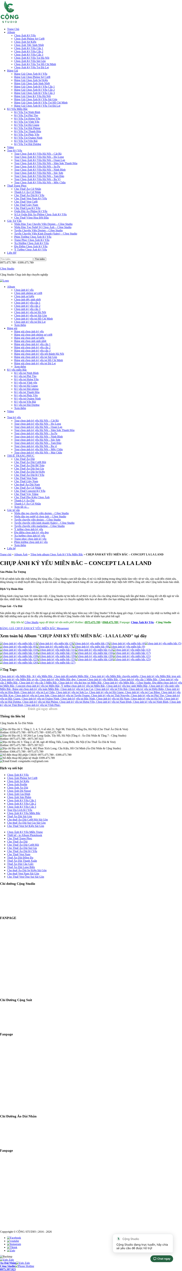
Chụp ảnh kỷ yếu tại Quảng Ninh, (41, 698)
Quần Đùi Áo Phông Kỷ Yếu (30, 211)
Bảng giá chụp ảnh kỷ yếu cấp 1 (32, 344)
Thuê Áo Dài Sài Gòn (19, 816)
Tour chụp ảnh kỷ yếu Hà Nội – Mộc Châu (38, 449)
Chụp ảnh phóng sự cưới (28, 293)
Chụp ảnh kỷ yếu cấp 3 (27, 309)
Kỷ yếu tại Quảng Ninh (27, 398)
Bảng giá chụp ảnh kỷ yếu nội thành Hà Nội (39, 353)
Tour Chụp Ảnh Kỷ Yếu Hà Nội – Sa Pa (37, 166)
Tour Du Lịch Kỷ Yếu (19, 809)
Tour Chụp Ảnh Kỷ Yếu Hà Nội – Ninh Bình (40, 169)
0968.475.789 (110, 622)
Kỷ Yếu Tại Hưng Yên (27, 118)
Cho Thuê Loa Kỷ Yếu (27, 208)
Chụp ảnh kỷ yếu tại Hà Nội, (147, 698)
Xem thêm (20, 325)
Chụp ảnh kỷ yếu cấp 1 (27, 302)
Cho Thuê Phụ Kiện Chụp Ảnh (32, 497)
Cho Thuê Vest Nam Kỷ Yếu (30, 198)
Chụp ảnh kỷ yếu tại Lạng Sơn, (33, 695)
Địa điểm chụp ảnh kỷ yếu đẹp (31, 532)
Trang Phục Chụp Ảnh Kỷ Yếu (31, 239)
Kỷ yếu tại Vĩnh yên (25, 382)
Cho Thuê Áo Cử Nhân (27, 188)
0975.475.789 (92, 622)
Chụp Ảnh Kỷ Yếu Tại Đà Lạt (31, 67)
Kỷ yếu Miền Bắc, (43, 676)
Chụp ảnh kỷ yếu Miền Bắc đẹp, (58, 679)
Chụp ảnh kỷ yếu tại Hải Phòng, (40, 701)
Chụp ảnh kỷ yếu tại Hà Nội (30, 312)
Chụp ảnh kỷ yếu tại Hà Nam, (113, 698)
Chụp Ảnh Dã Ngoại (19, 790)
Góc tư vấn (13, 510)
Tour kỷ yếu (14, 417)
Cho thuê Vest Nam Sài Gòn (23, 873)
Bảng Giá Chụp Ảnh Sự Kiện (31, 80)
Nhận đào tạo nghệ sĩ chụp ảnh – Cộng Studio (40, 516)
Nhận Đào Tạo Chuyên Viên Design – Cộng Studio (43, 224)
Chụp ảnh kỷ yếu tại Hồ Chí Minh (33, 318)
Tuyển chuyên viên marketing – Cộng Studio (39, 526)
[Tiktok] (12, 1247)
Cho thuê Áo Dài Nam (27, 484)
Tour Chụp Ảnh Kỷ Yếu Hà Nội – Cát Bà (37, 153)
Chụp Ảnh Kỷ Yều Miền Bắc (23, 813)
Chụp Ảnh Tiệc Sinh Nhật (29, 45)
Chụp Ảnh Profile (17, 784)
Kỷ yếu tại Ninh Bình (26, 372)
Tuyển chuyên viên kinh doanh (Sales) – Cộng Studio (44, 522)
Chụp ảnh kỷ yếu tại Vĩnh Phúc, (43, 705)
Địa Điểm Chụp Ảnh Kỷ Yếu (30, 246)
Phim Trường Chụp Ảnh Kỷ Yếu (32, 236)
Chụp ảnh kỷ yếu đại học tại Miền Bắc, (80, 682)
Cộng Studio (7, 268)
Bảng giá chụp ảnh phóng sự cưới (33, 334)
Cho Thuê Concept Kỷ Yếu (29, 490)
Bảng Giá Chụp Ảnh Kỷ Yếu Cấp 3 (34, 92)
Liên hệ (11, 548)
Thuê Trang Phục (17, 185)
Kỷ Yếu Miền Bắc (17, 108)
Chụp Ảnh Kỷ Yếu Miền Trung (25, 831)
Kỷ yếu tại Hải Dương (26, 404)
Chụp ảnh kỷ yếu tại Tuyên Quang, (71, 695)
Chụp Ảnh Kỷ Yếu (25, 35)
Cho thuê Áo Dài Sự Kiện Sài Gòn (27, 870)
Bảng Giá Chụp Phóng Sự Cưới (32, 76)
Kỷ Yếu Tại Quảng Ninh (28, 137)
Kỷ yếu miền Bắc (17, 369)
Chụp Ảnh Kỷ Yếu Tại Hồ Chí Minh (35, 64)
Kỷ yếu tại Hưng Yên (26, 379)
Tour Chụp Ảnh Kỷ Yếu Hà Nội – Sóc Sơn (38, 172)
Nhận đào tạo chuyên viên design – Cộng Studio (41, 513)
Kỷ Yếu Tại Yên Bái (26, 140)
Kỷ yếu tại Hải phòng (26, 388)
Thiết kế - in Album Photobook (24, 835)
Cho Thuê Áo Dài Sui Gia (29, 468)
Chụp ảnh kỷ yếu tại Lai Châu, (38, 692)
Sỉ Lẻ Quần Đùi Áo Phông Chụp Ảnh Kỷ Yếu (40, 214)
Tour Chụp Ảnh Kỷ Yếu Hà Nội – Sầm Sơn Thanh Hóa (45, 163)
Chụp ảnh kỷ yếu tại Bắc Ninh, (78, 698)
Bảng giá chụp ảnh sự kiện (29, 337)
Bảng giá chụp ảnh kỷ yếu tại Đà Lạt (35, 363)
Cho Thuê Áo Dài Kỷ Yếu (29, 195)
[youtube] (13, 1240)
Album (11, 32)
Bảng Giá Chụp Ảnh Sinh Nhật (32, 83)
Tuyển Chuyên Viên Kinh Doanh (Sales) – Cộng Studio (45, 233)
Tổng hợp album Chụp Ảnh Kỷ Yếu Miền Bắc (56, 554)
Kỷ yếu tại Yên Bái (25, 401)
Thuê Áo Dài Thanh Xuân (22, 860)
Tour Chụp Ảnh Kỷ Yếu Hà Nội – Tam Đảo (39, 176)
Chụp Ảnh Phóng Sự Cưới (29, 38)
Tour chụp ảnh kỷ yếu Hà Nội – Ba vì (35, 446)
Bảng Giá (12, 70)
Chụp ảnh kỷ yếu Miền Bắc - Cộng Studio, (127, 682)
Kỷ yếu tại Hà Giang (26, 385)
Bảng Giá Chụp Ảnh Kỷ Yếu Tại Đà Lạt (37, 105)
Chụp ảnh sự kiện (24, 296)
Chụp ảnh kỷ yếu (24, 289)
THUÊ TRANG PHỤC (20, 455)
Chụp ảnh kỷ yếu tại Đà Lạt (30, 321)
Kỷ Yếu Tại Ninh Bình (27, 112)
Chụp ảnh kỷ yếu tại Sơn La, (72, 692)
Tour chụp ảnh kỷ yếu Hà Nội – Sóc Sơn (37, 439)
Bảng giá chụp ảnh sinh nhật (30, 341)
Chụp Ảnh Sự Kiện (25, 41)
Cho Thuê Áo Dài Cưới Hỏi (30, 462)
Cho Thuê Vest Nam (25, 478)
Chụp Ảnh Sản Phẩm (19, 797)
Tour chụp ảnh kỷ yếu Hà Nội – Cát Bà (36, 420)
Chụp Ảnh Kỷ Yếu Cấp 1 (28, 48)
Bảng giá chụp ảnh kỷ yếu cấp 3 (32, 350)
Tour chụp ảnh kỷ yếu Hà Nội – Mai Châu (38, 452)
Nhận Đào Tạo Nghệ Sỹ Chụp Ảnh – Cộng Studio (42, 227)
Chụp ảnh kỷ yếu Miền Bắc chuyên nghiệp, (115, 676)
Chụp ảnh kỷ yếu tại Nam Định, (114, 701)
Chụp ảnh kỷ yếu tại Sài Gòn (30, 315)
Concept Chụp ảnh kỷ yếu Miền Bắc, (98, 679)
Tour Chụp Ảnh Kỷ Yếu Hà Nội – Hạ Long (39, 156)
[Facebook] (14, 1237)
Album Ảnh (21, 554)
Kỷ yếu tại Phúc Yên (26, 395)
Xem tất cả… (21, 506)
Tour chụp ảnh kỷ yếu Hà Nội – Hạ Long (37, 423)
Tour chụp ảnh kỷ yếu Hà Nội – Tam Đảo (37, 442)
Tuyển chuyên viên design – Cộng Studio (37, 519)
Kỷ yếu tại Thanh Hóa (26, 392)
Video (10, 147)
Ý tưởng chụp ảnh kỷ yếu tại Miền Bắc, (83, 685)
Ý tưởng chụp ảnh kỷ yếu (28, 529)
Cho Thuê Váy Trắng (26, 494)
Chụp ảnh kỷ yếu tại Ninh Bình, (151, 701)
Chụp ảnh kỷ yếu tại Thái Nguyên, (111, 695)
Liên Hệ (11, 252)
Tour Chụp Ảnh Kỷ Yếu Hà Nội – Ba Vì (37, 179)
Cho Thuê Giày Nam (26, 204)
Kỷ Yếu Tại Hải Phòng (27, 128)
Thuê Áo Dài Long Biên (21, 867)
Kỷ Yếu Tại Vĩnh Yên (26, 121)
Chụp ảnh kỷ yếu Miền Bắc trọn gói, (160, 676)
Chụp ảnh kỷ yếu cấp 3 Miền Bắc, (38, 682)
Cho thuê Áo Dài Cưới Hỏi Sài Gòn (27, 819)
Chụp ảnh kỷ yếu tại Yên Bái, (112, 689)
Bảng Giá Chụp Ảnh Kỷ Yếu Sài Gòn (35, 99)
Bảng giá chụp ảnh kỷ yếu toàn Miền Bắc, (36, 689)
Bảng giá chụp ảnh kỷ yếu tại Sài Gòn (35, 357)
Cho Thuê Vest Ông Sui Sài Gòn (25, 876)
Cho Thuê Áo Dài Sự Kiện (29, 471)
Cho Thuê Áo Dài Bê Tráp (29, 465)
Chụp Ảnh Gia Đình (18, 793)
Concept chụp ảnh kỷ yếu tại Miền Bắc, (38, 685)
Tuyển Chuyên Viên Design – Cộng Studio (38, 230)
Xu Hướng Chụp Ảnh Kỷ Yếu (31, 243)
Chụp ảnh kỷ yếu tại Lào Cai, (78, 689)
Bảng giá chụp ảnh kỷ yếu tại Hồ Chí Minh (38, 360)
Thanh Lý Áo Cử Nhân (27, 192)
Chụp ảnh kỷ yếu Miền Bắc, (16, 676)
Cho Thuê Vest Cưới (26, 201)
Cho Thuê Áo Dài (24, 458)
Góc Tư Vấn (14, 220)
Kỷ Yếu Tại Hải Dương (27, 144)
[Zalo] (11, 1250)
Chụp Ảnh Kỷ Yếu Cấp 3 (28, 54)
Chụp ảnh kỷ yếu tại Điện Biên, (147, 689)
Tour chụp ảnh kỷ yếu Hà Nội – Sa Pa (35, 433)
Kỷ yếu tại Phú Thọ (25, 376)
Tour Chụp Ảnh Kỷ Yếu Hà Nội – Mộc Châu (40, 182)
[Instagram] (14, 1244)
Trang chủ (5, 554)
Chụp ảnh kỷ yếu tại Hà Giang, (107, 692)
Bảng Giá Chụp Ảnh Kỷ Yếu (30, 73)
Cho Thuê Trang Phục (19, 838)
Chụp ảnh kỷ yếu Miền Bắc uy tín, (20, 679)
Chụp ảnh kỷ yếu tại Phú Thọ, (148, 695)
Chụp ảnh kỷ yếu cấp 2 (27, 305)
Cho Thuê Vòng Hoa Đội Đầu (31, 217)
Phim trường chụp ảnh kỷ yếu (31, 542)
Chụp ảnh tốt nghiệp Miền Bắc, (72, 676)
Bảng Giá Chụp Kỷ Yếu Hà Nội (32, 96)
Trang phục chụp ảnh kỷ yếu (30, 538)
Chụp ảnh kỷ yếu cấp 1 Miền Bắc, (139, 679)
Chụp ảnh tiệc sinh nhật (27, 299)
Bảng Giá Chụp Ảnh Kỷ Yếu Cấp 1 (34, 86)
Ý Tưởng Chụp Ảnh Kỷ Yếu (30, 249)
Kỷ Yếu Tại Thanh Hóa (27, 131)
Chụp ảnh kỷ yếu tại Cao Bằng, (143, 692)
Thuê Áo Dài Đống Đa (20, 857)
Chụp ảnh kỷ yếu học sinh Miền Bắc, (127, 685)
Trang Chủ (13, 29)
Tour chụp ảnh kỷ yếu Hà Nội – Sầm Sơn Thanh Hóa (44, 430)
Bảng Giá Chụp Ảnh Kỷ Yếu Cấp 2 (34, 89)
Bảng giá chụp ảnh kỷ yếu (29, 331)
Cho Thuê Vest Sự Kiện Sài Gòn (25, 825)
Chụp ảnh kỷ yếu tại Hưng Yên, (77, 701)
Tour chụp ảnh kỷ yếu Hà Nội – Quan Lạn (38, 426)
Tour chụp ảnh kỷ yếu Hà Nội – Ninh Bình (38, 436)
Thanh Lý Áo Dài (24, 500)
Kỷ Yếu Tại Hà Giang (26, 124)
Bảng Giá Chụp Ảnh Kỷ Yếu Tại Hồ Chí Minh (41, 102)
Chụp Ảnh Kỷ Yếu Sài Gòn (30, 61)
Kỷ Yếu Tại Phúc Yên (26, 134)
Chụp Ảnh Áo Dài (17, 787)
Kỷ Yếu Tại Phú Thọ (26, 115)
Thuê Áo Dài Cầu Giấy (20, 863)
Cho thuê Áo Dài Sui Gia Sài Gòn (26, 822)
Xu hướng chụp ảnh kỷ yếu (29, 535)
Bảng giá (12, 328)
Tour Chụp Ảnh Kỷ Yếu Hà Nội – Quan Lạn (39, 160)
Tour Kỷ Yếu (14, 150)
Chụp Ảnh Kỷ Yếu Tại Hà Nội (31, 57)
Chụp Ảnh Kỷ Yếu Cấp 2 (28, 51)
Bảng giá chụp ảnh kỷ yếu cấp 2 (32, 347)
